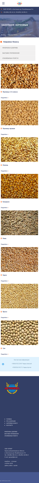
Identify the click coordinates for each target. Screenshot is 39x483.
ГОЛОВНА (9, 419)
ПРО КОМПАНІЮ (11, 421)
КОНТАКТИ (9, 425)
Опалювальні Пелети (10, 58)
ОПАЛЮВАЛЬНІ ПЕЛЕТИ (11, 436)
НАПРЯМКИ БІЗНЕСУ (12, 423)
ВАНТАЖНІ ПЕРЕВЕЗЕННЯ (12, 434)
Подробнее (4, 97)
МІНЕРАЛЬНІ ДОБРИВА (11, 431)
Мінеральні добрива (10, 48)
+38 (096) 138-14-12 (12, 455)
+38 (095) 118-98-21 (23, 455)
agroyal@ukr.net (13, 457)
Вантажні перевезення (10, 53)
